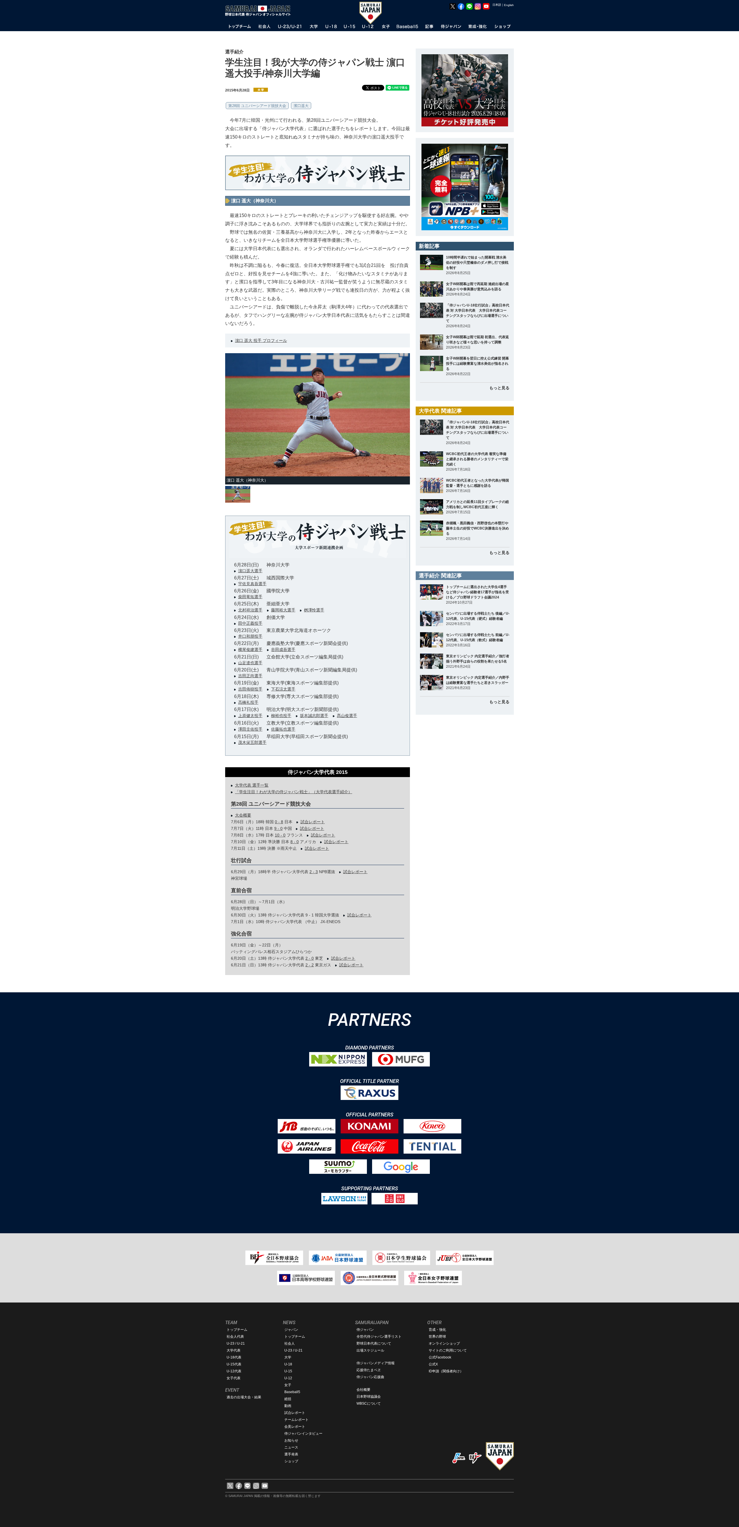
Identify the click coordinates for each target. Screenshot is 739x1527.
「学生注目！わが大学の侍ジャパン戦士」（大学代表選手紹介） (293, 791)
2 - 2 (309, 965)
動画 (287, 1406)
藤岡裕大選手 (283, 610)
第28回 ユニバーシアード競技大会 (257, 106)
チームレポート (296, 1420)
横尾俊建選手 (250, 649)
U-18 (288, 1364)
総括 (287, 1399)
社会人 (289, 1343)
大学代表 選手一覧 (251, 785)
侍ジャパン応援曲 (370, 1377)
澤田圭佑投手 (250, 729)
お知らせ (291, 1440)
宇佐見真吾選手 (252, 583)
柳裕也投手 (281, 715)
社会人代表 (235, 1337)
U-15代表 (234, 1364)
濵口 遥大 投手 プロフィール (261, 340)
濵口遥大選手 (250, 570)
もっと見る (499, 388)
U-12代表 (234, 1371)
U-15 (288, 1371)
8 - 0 (294, 841)
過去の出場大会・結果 (244, 1397)
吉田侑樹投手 (250, 689)
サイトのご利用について (448, 1350)
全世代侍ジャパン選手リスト (379, 1337)
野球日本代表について (374, 1343)
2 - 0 (309, 958)
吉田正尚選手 (250, 675)
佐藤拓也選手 (283, 729)
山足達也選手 (250, 662)
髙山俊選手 (347, 715)
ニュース (291, 1447)
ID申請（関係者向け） (446, 1371)
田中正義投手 (250, 623)
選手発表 (291, 1454)
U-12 (288, 1378)
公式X (433, 1364)
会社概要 (363, 1390)
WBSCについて (369, 1403)
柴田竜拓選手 (250, 596)
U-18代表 (234, 1357)
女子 (287, 1385)
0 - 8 (279, 821)
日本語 (496, 4)
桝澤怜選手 (314, 610)
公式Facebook (440, 1357)
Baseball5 (292, 1392)
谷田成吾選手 (283, 649)
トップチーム (237, 1330)
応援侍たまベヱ (369, 1370)
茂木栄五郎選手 (252, 742)
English (509, 5)
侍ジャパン (365, 1330)
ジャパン (291, 1330)
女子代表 (233, 1378)
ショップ (291, 1461)
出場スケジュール (370, 1350)
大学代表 (233, 1350)
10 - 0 (280, 835)
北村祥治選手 (250, 610)
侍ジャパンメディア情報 (376, 1363)
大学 (287, 1357)
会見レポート (294, 1427)
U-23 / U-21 (236, 1343)
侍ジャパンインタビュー (303, 1433)
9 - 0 (278, 828)
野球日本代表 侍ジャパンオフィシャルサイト (259, 10)
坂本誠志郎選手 (314, 715)
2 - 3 (313, 871)
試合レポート (313, 821)
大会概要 (243, 815)
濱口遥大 (301, 106)
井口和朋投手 (250, 636)
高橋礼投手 (248, 702)
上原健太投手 (250, 715)
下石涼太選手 (283, 689)
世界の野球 (437, 1337)
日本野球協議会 (369, 1397)
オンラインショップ (444, 1343)
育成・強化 (437, 1330)
